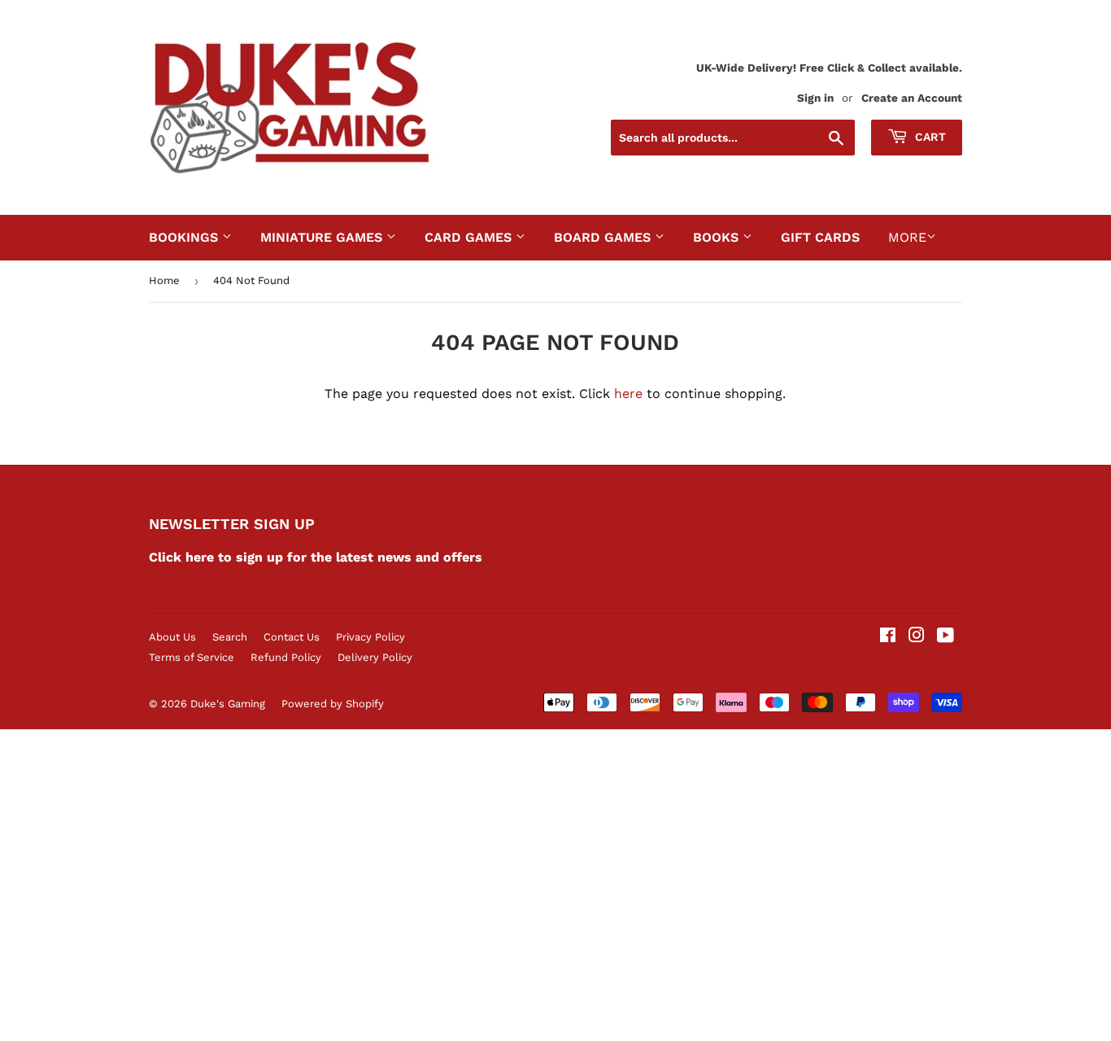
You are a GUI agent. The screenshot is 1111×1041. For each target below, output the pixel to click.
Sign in (815, 97)
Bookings (185, 237)
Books (718, 237)
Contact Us (292, 637)
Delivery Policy (375, 657)
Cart (929, 136)
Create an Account (911, 97)
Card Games (470, 237)
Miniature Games (323, 237)
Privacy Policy (370, 637)
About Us (172, 637)
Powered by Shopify (332, 704)
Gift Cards (820, 237)
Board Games (604, 237)
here (628, 393)
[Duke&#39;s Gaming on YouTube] (945, 637)
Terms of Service (191, 657)
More (907, 237)
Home (164, 280)
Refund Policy (286, 657)
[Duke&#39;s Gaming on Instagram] (916, 637)
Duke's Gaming (227, 704)
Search (229, 637)
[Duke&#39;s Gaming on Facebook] (887, 637)
